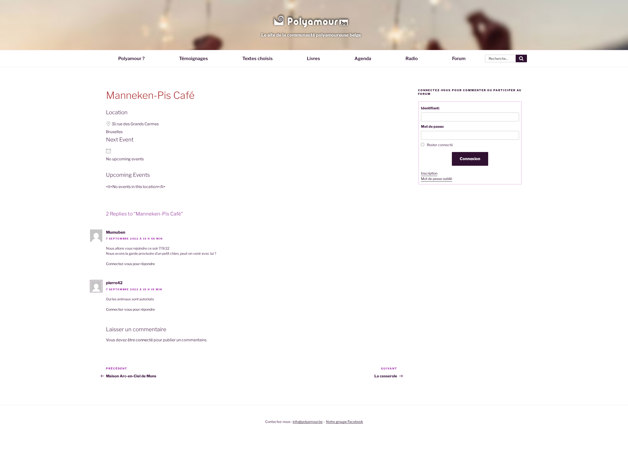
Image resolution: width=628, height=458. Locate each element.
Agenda (362, 58)
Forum (459, 58)
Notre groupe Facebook (344, 422)
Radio (412, 58)
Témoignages (193, 58)
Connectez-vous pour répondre (130, 264)
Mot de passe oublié (436, 179)
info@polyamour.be (308, 422)
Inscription (429, 173)
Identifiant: (430, 108)
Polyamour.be (311, 20)
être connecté (140, 340)
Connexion (470, 158)
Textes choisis (257, 58)
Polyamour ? (131, 58)
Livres (313, 58)
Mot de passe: (432, 126)
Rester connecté (440, 145)
